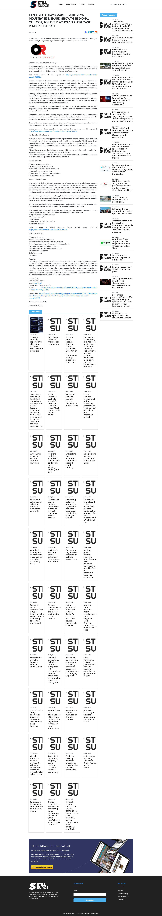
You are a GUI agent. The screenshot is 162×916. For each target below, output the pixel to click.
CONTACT (91, 4)
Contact (121, 900)
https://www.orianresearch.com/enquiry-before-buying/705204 (53, 131)
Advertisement (123, 897)
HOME (60, 4)
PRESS (82, 4)
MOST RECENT (71, 4)
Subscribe (90, 900)
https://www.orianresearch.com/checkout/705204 (48, 230)
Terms (120, 891)
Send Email (38, 283)
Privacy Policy (123, 894)
